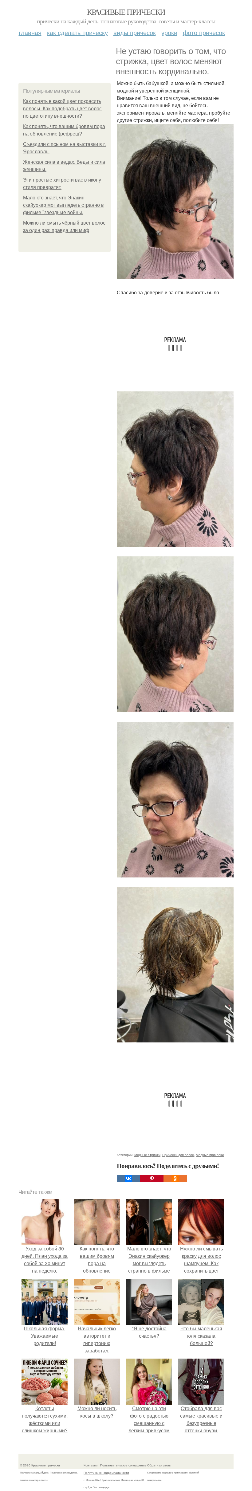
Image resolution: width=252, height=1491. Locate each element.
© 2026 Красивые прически (40, 1465)
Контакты (90, 1465)
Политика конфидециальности (106, 1472)
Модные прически (210, 1154)
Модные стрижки (147, 1154)
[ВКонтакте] (128, 1178)
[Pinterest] (151, 1178)
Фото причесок (204, 32)
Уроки (169, 32)
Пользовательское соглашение (123, 1465)
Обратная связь (159, 1465)
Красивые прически (126, 11)
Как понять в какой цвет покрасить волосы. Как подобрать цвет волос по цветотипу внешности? (62, 109)
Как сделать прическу (77, 32)
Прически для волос (178, 1154)
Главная (30, 32)
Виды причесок (134, 32)
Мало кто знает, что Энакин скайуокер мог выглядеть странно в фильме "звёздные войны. (63, 205)
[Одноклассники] (175, 1178)
